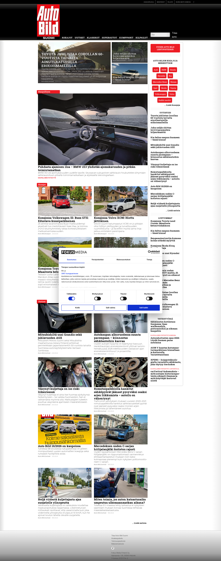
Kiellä (77, 308)
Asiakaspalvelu (117, 538)
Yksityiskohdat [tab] (97, 260)
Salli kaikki (143, 308)
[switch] (97, 298)
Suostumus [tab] (71, 260)
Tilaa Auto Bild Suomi (119, 535)
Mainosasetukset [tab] (123, 260)
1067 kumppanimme (69, 274)
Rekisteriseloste (117, 544)
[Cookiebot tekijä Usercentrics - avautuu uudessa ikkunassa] (150, 252)
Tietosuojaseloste (118, 541)
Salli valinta (110, 308)
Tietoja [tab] (149, 260)
